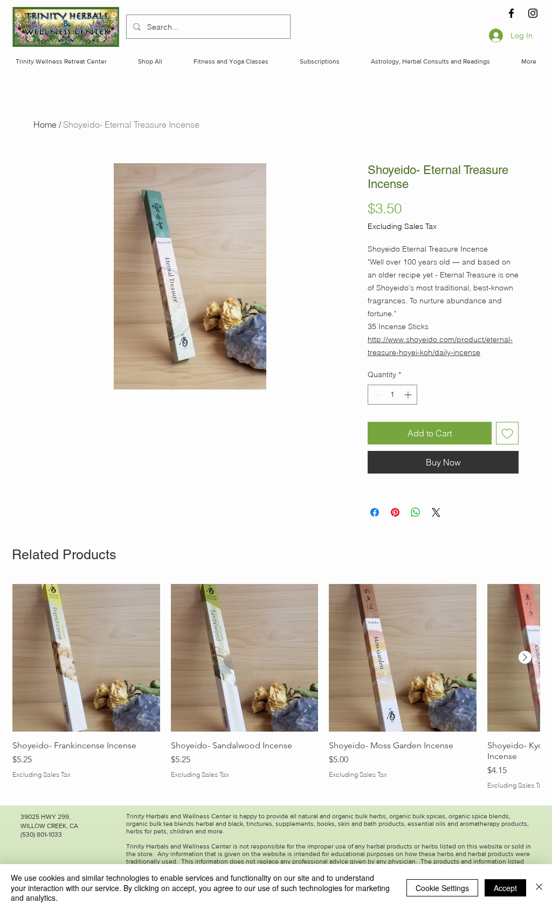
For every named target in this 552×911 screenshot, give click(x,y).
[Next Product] (525, 657)
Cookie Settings (442, 887)
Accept (505, 887)
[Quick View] (86, 658)
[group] (276, 686)
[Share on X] (436, 512)
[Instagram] (533, 13)
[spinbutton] (392, 394)
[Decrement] (376, 394)
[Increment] (409, 394)
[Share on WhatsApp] (415, 512)
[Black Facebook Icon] (511, 13)
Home (45, 124)
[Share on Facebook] (374, 512)
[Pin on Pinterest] (395, 512)
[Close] (539, 887)
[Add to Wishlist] (507, 433)
